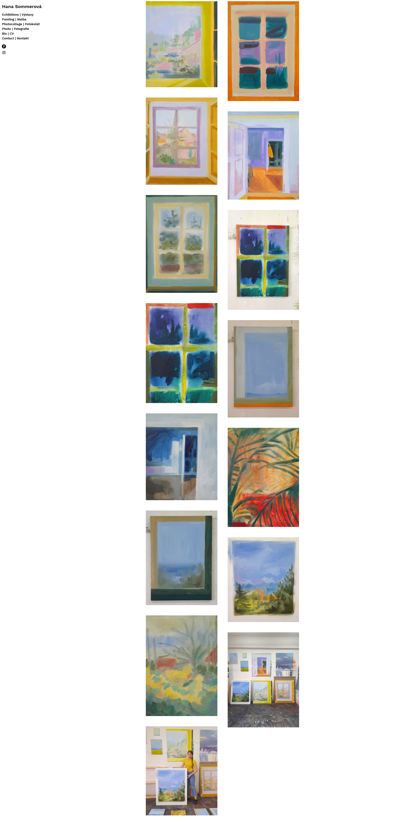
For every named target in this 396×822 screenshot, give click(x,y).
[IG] (4, 53)
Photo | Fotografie (15, 29)
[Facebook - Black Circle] (4, 46)
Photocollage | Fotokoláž (21, 24)
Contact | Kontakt (15, 38)
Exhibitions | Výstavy (17, 14)
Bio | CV (8, 33)
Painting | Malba (14, 19)
